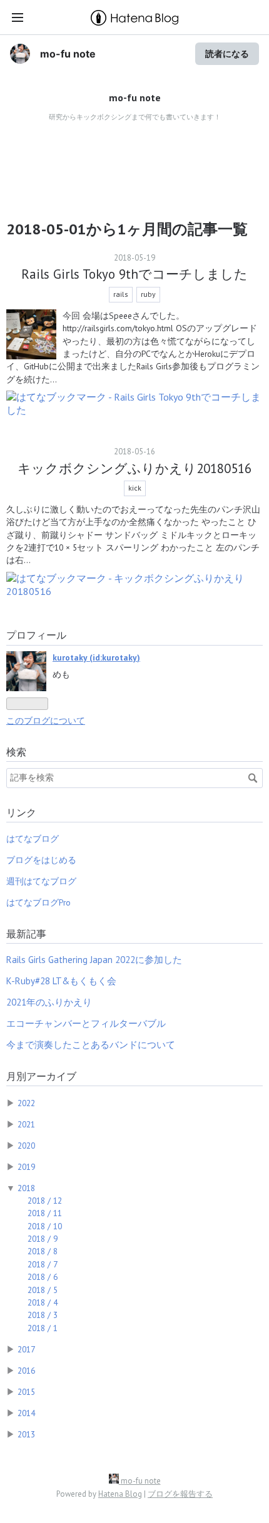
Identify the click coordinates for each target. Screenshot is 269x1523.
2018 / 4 (43, 1302)
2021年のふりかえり (49, 1002)
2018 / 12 (45, 1200)
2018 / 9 (43, 1238)
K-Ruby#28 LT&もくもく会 (61, 981)
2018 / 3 (43, 1315)
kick (134, 487)
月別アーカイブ (41, 1076)
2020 (26, 1145)
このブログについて (45, 720)
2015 (26, 1391)
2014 (26, 1413)
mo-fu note (68, 53)
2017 (26, 1349)
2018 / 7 (43, 1264)
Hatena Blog (120, 1494)
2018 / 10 (45, 1226)
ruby (148, 294)
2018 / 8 (43, 1251)
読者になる (227, 53)
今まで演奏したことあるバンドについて (90, 1045)
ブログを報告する (180, 1494)
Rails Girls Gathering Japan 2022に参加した (94, 960)
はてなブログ (32, 838)
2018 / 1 (43, 1328)
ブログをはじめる (41, 860)
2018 (26, 1188)
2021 (26, 1124)
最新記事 (26, 933)
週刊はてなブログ (41, 881)
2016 (26, 1370)
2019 (26, 1166)
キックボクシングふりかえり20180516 (134, 468)
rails (120, 294)
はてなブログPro (38, 902)
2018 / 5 (43, 1290)
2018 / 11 (45, 1213)
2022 (26, 1103)
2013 (26, 1434)
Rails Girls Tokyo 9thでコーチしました (134, 274)
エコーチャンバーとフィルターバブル (86, 1023)
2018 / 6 (43, 1276)
